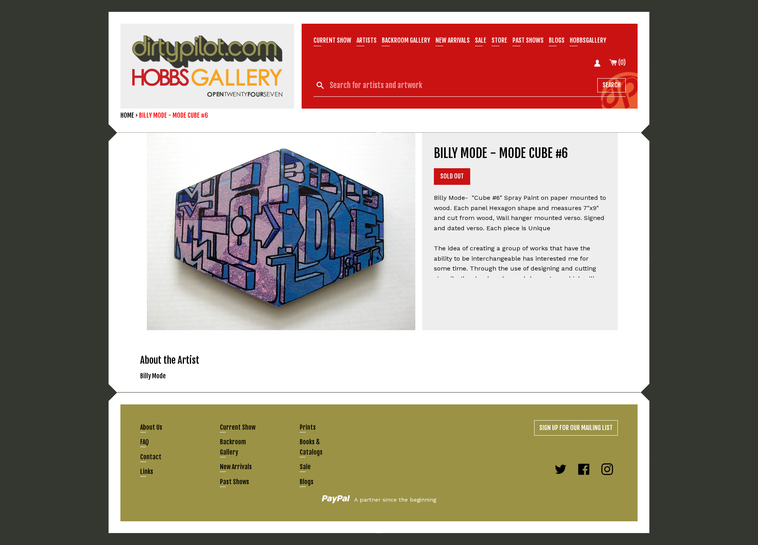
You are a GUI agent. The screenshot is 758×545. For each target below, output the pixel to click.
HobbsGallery (588, 40)
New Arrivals (236, 467)
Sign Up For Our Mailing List (576, 428)
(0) (621, 62)
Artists (366, 40)
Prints (308, 427)
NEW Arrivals (452, 40)
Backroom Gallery (406, 40)
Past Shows (528, 40)
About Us (151, 427)
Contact (150, 457)
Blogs (557, 40)
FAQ (144, 442)
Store (499, 40)
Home (127, 115)
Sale (480, 40)
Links (146, 471)
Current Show (332, 40)
